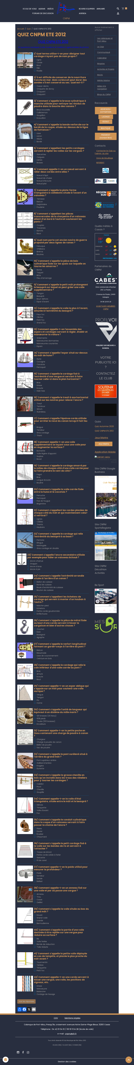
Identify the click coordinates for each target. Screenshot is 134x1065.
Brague (40, 427)
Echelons (41, 608)
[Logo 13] (108, 204)
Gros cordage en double (48, 548)
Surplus (40, 456)
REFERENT (100, 162)
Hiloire (39, 139)
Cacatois (41, 364)
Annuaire (101, 8)
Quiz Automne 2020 (104, 426)
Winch (39, 409)
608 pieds (41, 718)
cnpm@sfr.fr (71, 1033)
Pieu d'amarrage (44, 278)
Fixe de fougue (43, 501)
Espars (39, 346)
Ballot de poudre (44, 744)
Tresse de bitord (44, 852)
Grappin (33, 563)
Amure (40, 674)
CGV (56, 1018)
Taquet (40, 272)
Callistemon (42, 112)
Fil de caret (42, 860)
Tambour (41, 406)
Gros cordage (43, 432)
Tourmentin (42, 962)
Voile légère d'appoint (46, 453)
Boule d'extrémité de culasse (50, 587)
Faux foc (40, 314)
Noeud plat (42, 183)
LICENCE (106, 117)
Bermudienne (43, 923)
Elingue (40, 542)
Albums (41, 8)
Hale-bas (41, 391)
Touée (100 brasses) (46, 721)
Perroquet (41, 367)
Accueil (20, 28)
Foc (38, 813)
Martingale (41, 545)
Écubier (40, 834)
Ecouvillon (41, 118)
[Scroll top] (128, 1059)
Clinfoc (40, 317)
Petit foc (40, 320)
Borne (39, 270)
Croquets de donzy (45, 89)
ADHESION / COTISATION (105, 110)
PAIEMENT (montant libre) (106, 136)
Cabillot (40, 784)
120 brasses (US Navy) (46, 715)
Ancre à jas (35, 569)
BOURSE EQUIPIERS (87, 8)
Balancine (41, 991)
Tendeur (40, 430)
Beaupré (40, 296)
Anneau (40, 894)
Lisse (39, 133)
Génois (40, 805)
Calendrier (102, 58)
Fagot (39, 474)
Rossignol (41, 634)
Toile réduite (42, 947)
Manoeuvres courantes (47, 343)
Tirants (40, 524)
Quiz (29, 28)
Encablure (41, 724)
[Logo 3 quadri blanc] (109, 193)
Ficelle (39, 70)
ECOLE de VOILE (30, 8)
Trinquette (41, 807)
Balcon (40, 201)
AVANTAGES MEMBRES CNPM (105, 307)
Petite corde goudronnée (48, 611)
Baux (39, 233)
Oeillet (40, 902)
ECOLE (106, 122)
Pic (38, 700)
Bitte (39, 275)
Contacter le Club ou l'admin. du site (105, 152)
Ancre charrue (36, 561)
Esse (39, 632)
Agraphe (40, 637)
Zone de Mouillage (104, 158)
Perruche (41, 495)
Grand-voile (42, 917)
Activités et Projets (105, 69)
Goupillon (41, 115)
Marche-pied (43, 605)
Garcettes (41, 154)
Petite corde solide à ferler (49, 855)
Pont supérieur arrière (46, 760)
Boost (39, 459)
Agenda (82, 13)
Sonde (39, 878)
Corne (39, 703)
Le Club (100, 46)
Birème (40, 251)
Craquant (41, 94)
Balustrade (41, 653)
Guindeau (41, 411)
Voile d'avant (42, 810)
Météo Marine (103, 80)
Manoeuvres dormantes (48, 340)
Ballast (40, 881)
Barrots (40, 230)
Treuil (39, 403)
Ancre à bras (36, 566)
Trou (39, 897)
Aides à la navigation (102, 87)
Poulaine (40, 207)
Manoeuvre (42, 988)
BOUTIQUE (105, 128)
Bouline (40, 482)
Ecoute (40, 388)
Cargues (40, 157)
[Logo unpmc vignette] (105, 170)
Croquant (41, 91)
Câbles (40, 521)
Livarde (40, 920)
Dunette (40, 768)
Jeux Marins (103, 444)
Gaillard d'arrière (44, 763)
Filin (38, 68)
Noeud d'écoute (44, 181)
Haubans (41, 527)
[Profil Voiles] (106, 329)
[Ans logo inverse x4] (106, 216)
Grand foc (41, 322)
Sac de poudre (43, 747)
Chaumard (42, 836)
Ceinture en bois (44, 658)
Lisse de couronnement (47, 655)
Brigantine (41, 503)
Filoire (39, 828)
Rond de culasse (44, 584)
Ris (38, 938)
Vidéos (50, 8)
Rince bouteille (43, 109)
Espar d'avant (43, 301)
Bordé (39, 141)
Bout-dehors (42, 299)
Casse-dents (43, 86)
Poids (39, 873)
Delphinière (42, 204)
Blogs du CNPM (104, 94)
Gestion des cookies (67, 1061)
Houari (39, 915)
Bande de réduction (46, 944)
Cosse (39, 899)
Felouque (41, 246)
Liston (39, 136)
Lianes (39, 160)
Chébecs (41, 249)
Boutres (40, 254)
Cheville (40, 789)
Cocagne (41, 361)
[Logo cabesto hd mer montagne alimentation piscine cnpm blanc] (106, 278)
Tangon (40, 293)
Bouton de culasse (45, 590)
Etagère (40, 765)
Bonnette (41, 450)
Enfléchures (42, 614)
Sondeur (40, 875)
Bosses (40, 162)
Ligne (39, 59)
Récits (100, 75)
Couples (40, 225)
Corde (39, 62)
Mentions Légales (72, 1018)
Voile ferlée (42, 941)
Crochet (40, 629)
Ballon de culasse (44, 582)
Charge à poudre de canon (49, 742)
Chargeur (41, 739)
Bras (38, 382)
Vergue (40, 694)
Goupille (40, 792)
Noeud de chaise (44, 178)
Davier (39, 831)
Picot (39, 786)
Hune (39, 359)
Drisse (39, 385)
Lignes (39, 519)
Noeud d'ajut (42, 175)
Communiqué (103, 52)
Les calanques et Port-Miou (105, 39)
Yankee (40, 965)
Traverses (41, 228)
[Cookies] (6, 1060)
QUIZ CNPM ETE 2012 (104, 430)
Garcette (41, 857)
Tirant (39, 435)
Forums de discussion (43, 13)
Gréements (42, 338)
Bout (39, 65)
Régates (101, 63)
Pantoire (40, 540)
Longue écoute (44, 480)
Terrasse (40, 199)
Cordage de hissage (46, 994)
